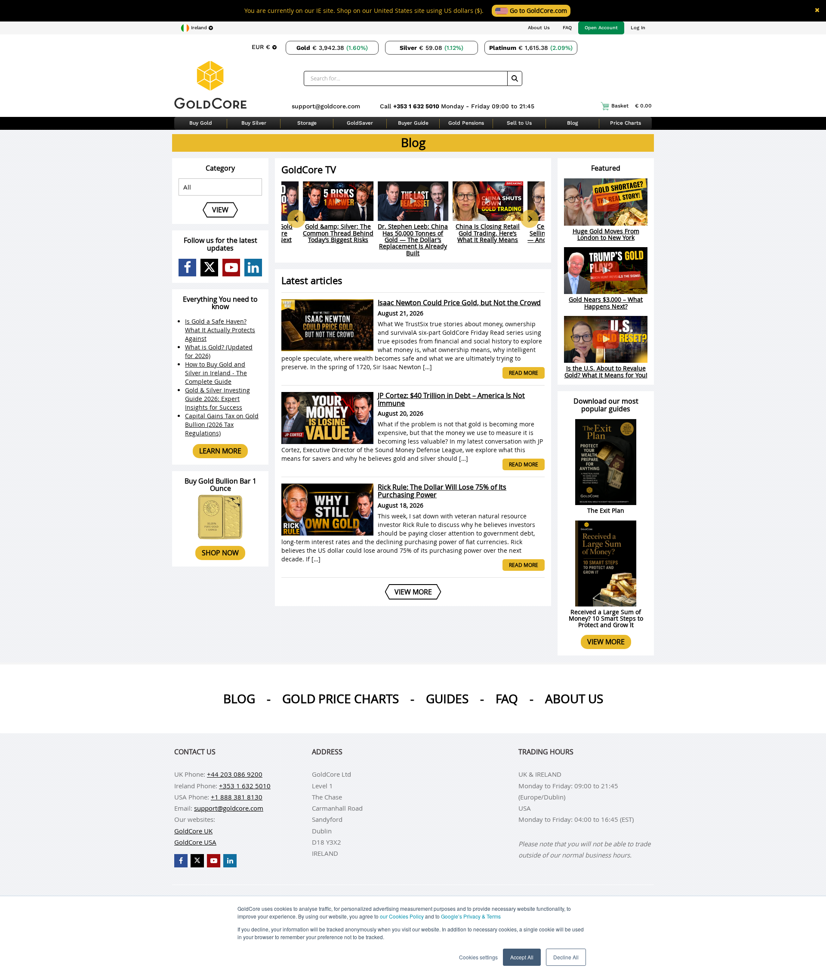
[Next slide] (530, 219)
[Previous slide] (296, 219)
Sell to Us (519, 123)
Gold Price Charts (340, 699)
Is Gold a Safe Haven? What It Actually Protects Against (220, 330)
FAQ (567, 28)
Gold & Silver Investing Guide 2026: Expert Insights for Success (217, 398)
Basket (631, 106)
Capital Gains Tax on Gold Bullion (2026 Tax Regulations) (222, 424)
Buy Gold (200, 123)
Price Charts (625, 123)
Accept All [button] (521, 957)
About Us (539, 28)
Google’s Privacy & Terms (471, 916)
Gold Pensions (466, 123)
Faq (507, 699)
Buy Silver (253, 123)
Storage (307, 123)
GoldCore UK (193, 831)
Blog (572, 123)
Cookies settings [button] (478, 957)
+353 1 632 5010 (417, 106)
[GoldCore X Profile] (209, 267)
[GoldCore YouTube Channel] (231, 267)
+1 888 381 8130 (236, 797)
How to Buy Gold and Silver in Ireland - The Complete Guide (216, 373)
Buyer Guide (413, 123)
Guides (447, 699)
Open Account (601, 28)
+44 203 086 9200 (234, 774)
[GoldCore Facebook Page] (187, 267)
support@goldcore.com (326, 106)
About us (574, 699)
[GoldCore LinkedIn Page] (253, 267)
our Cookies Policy (402, 916)
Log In (638, 28)
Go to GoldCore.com (537, 10)
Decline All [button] (566, 957)
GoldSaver (360, 123)
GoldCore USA (195, 842)
